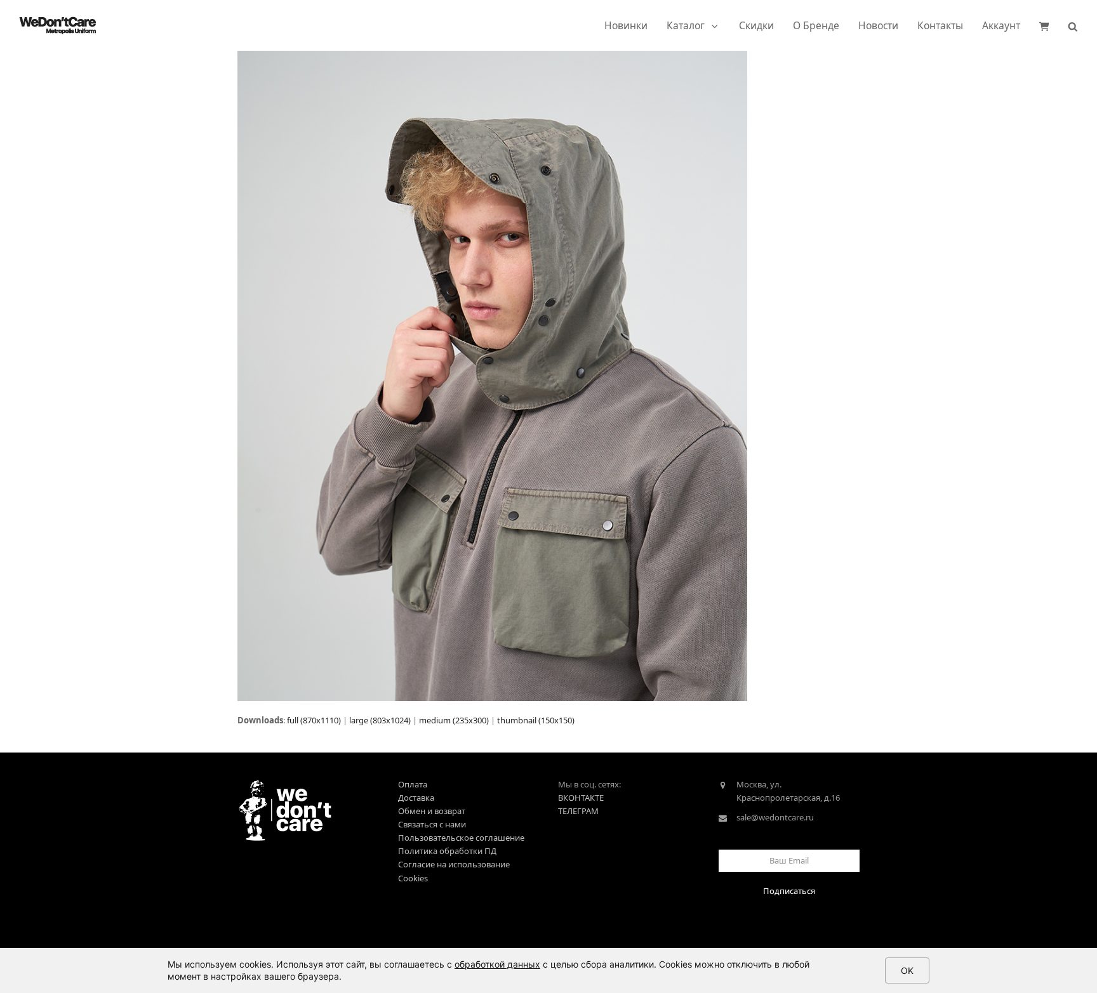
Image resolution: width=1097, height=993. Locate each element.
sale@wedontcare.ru (775, 817)
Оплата (412, 784)
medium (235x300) (454, 720)
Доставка (416, 797)
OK (907, 970)
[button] (1044, 25)
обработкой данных (497, 964)
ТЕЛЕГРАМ (578, 811)
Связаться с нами (432, 824)
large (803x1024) (380, 720)
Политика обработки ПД (447, 851)
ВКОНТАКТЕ (581, 797)
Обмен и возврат (431, 811)
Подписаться (789, 891)
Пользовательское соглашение (461, 837)
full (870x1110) (314, 720)
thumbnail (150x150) (536, 720)
